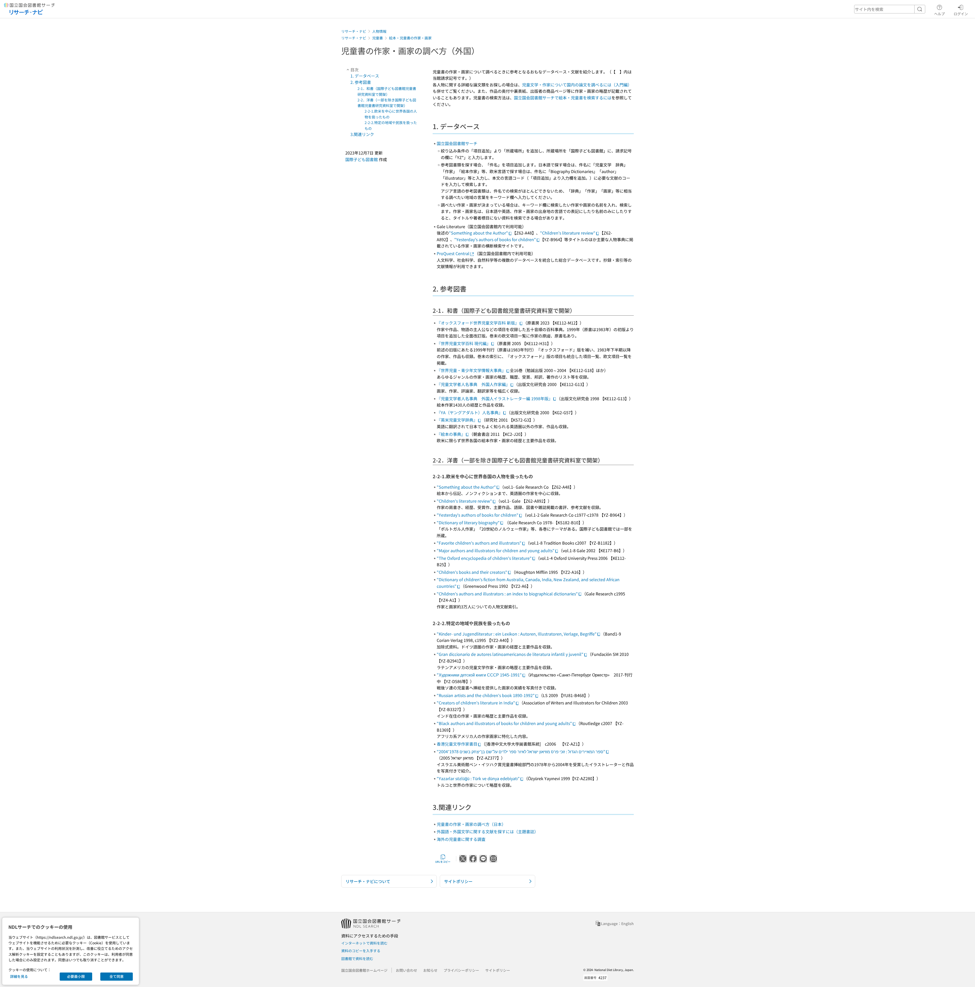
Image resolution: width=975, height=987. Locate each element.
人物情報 (379, 31)
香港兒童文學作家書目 (457, 744)
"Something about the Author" (478, 233)
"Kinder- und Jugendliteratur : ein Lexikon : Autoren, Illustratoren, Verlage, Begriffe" (517, 634)
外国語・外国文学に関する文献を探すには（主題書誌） (487, 831)
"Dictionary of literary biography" (468, 522)
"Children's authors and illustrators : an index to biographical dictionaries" (507, 594)
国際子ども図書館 (361, 159)
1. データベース (364, 76)
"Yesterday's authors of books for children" (495, 239)
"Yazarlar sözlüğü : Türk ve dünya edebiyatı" (478, 778)
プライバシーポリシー (461, 970)
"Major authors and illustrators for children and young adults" (496, 550)
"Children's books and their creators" (472, 572)
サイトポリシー (497, 970)
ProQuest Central (453, 253)
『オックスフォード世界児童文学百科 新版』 (478, 323)
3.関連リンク (362, 134)
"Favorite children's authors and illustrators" (479, 543)
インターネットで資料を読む (364, 943)
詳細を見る (19, 976)
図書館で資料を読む (357, 958)
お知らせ (430, 970)
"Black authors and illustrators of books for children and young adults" (504, 723)
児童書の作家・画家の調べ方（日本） (471, 824)
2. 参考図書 (360, 82)
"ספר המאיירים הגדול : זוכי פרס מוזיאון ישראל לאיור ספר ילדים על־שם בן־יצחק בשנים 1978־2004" (521, 751)
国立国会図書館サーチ (457, 143)
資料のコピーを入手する (360, 950)
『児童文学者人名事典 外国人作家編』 (473, 384)
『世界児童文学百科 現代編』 (464, 343)
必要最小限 (76, 976)
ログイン (961, 13)
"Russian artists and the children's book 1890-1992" (486, 695)
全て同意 (116, 976)
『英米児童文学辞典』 (457, 420)
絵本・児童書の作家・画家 (410, 37)
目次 (354, 70)
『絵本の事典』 (451, 434)
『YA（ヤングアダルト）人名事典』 (469, 412)
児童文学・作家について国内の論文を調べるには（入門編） (577, 85)
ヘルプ (939, 13)
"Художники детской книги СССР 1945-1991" (479, 675)
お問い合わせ (406, 970)
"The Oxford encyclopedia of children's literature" (484, 558)
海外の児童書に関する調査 (461, 839)
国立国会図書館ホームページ (364, 970)
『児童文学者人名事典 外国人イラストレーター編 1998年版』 (494, 398)
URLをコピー (442, 861)
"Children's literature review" (567, 233)
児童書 (377, 37)
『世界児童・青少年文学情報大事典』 (471, 370)
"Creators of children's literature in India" (476, 703)
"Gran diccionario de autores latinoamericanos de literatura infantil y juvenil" (510, 654)
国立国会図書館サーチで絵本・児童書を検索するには (562, 98)
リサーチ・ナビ (353, 31)
